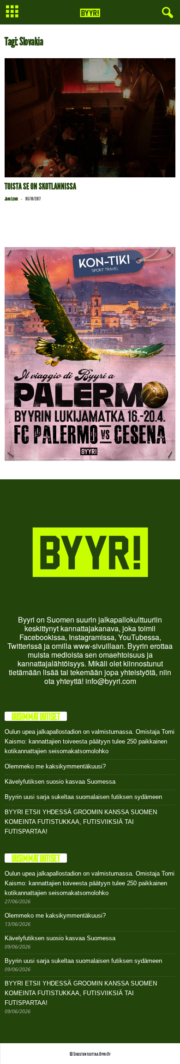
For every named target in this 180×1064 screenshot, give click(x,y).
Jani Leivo (11, 198)
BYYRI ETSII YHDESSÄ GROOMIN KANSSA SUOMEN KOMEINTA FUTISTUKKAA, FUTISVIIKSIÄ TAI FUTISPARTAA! (81, 822)
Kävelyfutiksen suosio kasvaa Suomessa (60, 781)
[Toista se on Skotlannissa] (90, 117)
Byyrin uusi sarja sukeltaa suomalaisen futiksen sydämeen (83, 796)
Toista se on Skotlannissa (40, 186)
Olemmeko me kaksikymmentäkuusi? (55, 766)
